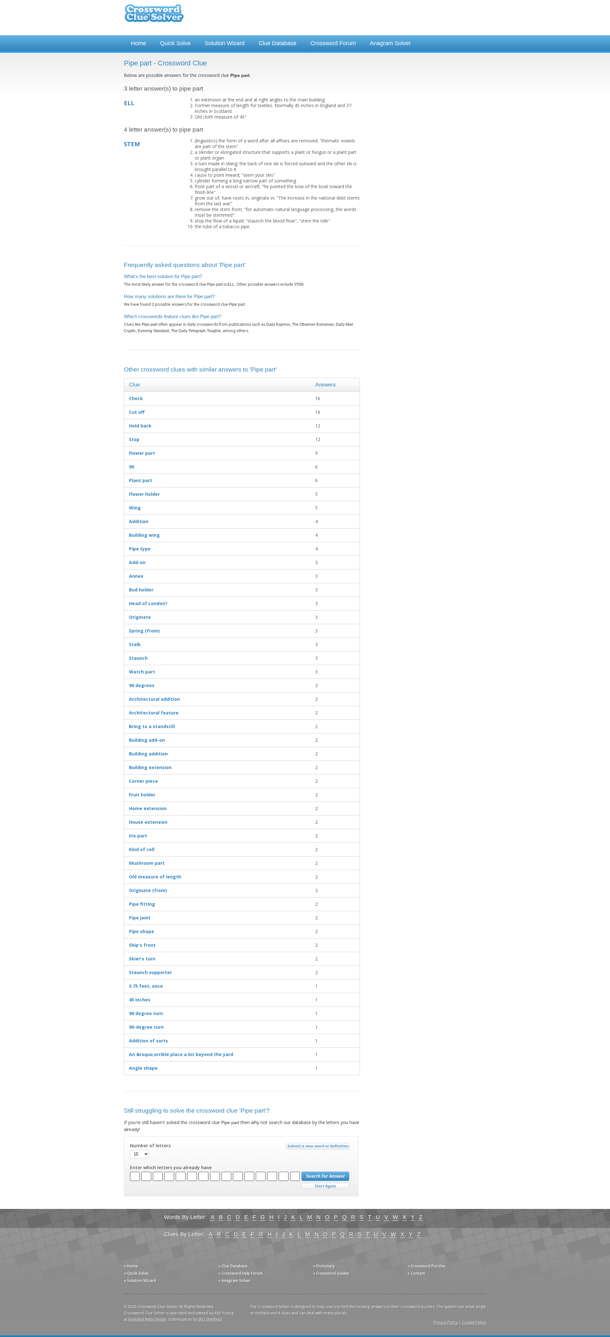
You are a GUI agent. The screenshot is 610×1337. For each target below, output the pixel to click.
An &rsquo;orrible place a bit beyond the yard (181, 1054)
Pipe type (140, 549)
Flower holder (144, 494)
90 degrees (141, 685)
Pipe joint (140, 918)
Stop (134, 439)
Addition (138, 521)
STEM (132, 144)
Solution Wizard (225, 43)
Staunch (138, 658)
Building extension (150, 767)
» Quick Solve (136, 1273)
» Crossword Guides (331, 1273)
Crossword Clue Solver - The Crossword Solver (154, 16)
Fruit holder (142, 795)
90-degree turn (146, 1027)
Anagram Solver (390, 43)
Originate (140, 617)
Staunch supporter (150, 972)
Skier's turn (142, 959)
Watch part (142, 672)
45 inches (139, 1000)
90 (131, 467)
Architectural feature (154, 713)
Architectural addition (154, 699)
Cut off (137, 412)
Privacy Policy (446, 1322)
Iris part (138, 836)
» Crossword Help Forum (240, 1273)
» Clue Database (232, 1266)
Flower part (142, 453)
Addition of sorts (148, 1041)
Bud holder (141, 590)
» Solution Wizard (140, 1280)
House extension (148, 822)
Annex (136, 576)
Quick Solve (175, 43)
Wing (135, 508)
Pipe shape (141, 931)
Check (136, 398)
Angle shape (143, 1068)
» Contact (416, 1273)
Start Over (325, 1186)
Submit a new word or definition (319, 1147)
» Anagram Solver (234, 1280)
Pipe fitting (142, 904)
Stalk (135, 644)
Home (138, 43)
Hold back (140, 426)
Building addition (148, 754)
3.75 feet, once (146, 986)
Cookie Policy (474, 1322)
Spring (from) (144, 631)
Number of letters (150, 1146)
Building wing (144, 535)
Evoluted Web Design (147, 1319)
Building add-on (147, 740)
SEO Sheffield (210, 1319)
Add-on (137, 562)
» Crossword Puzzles (426, 1266)
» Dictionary (324, 1266)
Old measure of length (155, 877)
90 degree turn (146, 1013)
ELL (129, 103)
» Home (131, 1266)
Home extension (147, 808)
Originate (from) (148, 890)
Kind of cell (141, 849)
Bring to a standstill (152, 726)
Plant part (140, 480)
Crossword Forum (333, 43)
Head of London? (148, 603)
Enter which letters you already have (171, 1167)
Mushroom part (147, 863)
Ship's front (142, 945)
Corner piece (143, 781)
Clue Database (277, 43)
